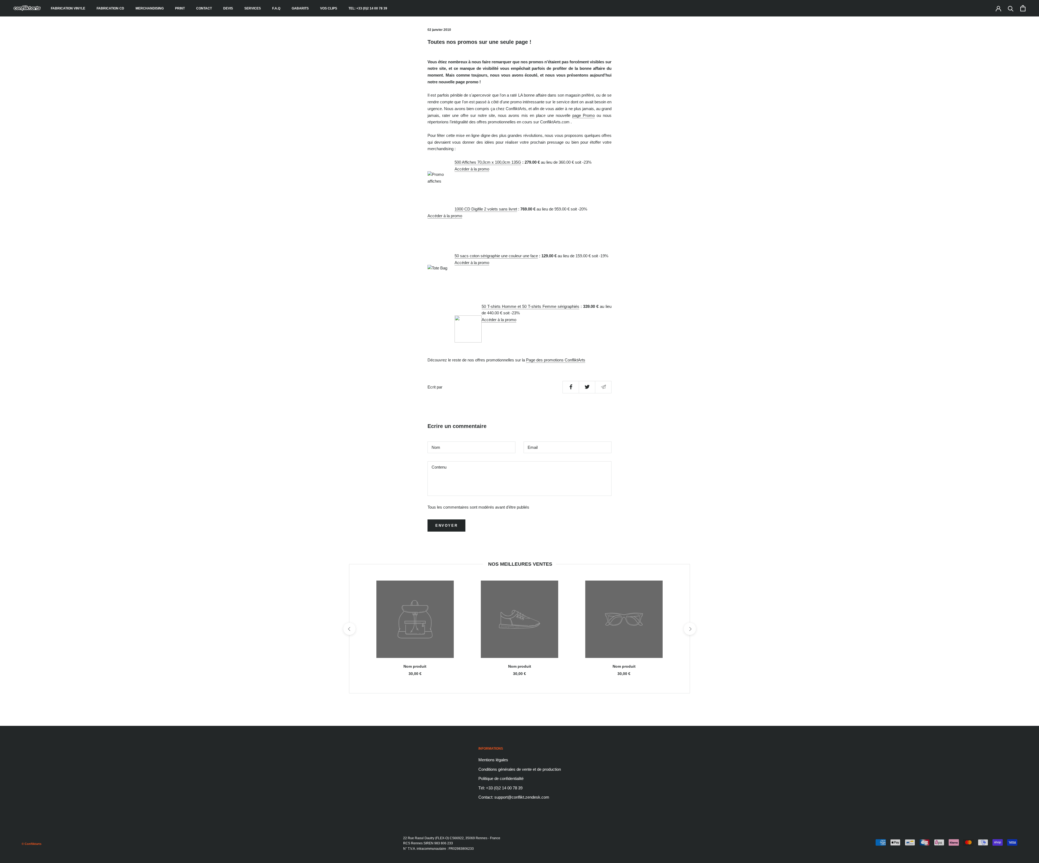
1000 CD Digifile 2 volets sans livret (486, 209)
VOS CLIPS (328, 8)
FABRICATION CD (110, 8)
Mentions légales (493, 759)
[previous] (349, 629)
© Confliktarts (31, 843)
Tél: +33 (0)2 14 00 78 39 (500, 788)
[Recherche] (1011, 8)
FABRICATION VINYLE (68, 8)
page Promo (583, 115)
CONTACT (204, 8)
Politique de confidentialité (501, 778)
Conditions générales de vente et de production (519, 769)
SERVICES (252, 8)
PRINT (180, 8)
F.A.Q (276, 8)
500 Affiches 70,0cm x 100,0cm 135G (488, 162)
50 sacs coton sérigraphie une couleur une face (496, 255)
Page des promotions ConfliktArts (555, 360)
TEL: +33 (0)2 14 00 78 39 (367, 8)
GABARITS (300, 8)
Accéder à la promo (472, 169)
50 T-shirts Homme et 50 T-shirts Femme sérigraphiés (530, 306)
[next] (689, 629)
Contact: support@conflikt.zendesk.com (513, 797)
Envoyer (446, 525)
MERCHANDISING (150, 8)
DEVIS (228, 8)
